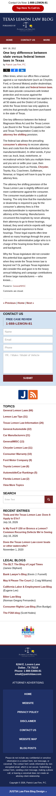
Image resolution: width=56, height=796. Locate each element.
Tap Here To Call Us (28, 8)
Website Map (28, 739)
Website (28, 703)
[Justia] (23, 394)
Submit (28, 378)
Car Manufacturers (16, 435)
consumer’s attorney (15, 144)
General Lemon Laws (18, 410)
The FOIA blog (11, 613)
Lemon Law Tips (15, 416)
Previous (9, 303)
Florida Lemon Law (16, 479)
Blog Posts (28, 748)
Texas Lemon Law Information (23, 423)
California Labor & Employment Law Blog (27, 586)
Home (9, 40)
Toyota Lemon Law (16, 466)
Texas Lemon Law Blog (28, 24)
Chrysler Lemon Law (17, 447)
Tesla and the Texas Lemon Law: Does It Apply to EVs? (26, 516)
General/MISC (19, 286)
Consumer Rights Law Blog (19, 606)
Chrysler (43, 167)
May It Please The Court (17, 580)
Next (30, 303)
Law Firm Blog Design (27, 791)
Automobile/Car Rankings (20, 472)
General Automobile (17, 429)
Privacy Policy (28, 712)
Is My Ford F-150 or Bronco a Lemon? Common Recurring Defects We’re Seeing (27, 530)
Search (48, 499)
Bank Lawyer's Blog (15, 574)
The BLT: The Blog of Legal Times (23, 564)
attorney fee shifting (15, 134)
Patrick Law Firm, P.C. (36, 783)
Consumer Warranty (17, 454)
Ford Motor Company (17, 460)
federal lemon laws (41, 87)
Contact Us (28, 40)
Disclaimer (28, 721)
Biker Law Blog (12, 596)
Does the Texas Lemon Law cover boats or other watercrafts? (26, 544)
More (46, 40)
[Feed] (33, 394)
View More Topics (13, 485)
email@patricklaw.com (28, 674)
